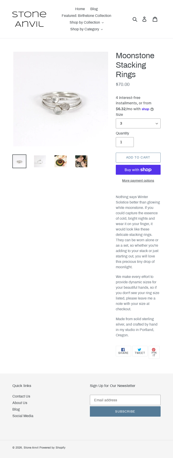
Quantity (122, 133)
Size (119, 114)
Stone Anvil (31, 447)
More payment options (138, 180)
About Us (19, 403)
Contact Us (21, 396)
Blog (16, 409)
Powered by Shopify (52, 447)
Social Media (22, 416)
